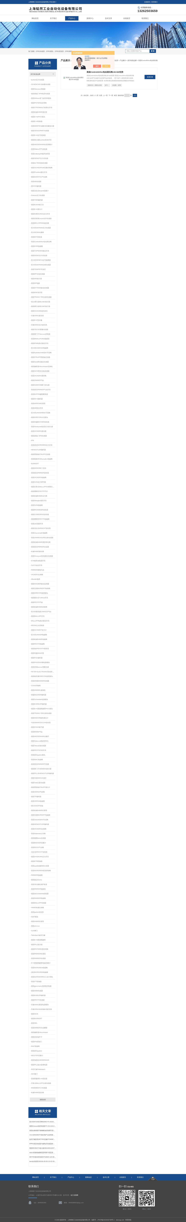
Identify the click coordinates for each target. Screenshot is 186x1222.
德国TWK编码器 (37, 200)
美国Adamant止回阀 (38, 833)
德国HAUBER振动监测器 (40, 584)
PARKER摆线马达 (37, 570)
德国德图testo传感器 (38, 838)
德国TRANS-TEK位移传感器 (41, 297)
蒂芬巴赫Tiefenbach (38, 1069)
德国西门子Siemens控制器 (40, 334)
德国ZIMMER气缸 (37, 380)
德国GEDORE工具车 (38, 468)
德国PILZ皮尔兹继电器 (39, 1065)
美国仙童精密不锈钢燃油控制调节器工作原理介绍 (42, 1130)
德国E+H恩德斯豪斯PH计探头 (42, 709)
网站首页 (35, 18)
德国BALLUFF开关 (38, 616)
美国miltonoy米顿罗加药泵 (40, 154)
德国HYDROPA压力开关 (40, 857)
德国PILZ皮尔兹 (37, 944)
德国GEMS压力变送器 (39, 255)
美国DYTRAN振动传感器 (40, 288)
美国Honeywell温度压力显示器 (42, 426)
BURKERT (35, 463)
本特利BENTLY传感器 (39, 1088)
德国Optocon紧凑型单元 (39, 741)
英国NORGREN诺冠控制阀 (41, 870)
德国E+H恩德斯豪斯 (38, 940)
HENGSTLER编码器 (38, 450)
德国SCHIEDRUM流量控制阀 (41, 168)
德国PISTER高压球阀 (39, 103)
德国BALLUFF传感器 (38, 903)
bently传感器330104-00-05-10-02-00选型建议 (42, 1161)
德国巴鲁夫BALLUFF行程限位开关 (43, 487)
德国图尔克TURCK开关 (39, 598)
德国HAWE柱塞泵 (37, 921)
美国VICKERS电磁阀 (38, 477)
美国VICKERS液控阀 (38, 376)
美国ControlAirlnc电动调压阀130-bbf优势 (105, 72)
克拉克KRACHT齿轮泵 (39, 852)
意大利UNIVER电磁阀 (39, 635)
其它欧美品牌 (35, 74)
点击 (53, 74)
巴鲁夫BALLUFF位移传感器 (41, 1083)
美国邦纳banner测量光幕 (40, 667)
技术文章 (108, 18)
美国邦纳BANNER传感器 (40, 681)
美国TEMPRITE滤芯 (38, 269)
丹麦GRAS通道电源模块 (40, 1005)
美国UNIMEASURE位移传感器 (42, 537)
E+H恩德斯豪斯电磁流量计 (40, 963)
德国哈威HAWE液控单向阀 (40, 542)
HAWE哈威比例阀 (37, 907)
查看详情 (150, 77)
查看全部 (43, 1099)
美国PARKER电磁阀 (38, 898)
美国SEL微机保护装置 (39, 884)
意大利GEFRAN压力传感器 (41, 228)
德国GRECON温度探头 (39, 593)
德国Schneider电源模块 (39, 699)
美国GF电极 (35, 283)
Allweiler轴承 (35, 579)
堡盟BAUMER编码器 (38, 695)
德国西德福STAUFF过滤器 (40, 454)
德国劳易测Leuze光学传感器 (41, 218)
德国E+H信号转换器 (38, 135)
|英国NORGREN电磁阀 (39, 972)
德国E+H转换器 (36, 121)
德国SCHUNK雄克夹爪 (39, 311)
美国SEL (34, 1023)
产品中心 (71, 18)
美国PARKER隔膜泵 (38, 889)
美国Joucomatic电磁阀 (39, 533)
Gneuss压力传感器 (38, 195)
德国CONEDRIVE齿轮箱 (40, 514)
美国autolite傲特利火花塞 (40, 866)
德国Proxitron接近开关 (39, 172)
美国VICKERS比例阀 (38, 829)
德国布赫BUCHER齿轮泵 (40, 422)
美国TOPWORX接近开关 (40, 251)
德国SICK (34, 1014)
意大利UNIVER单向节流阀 (40, 413)
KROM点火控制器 (37, 625)
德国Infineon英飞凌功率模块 (41, 98)
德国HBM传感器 (37, 991)
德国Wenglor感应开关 (39, 500)
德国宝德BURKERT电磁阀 (40, 815)
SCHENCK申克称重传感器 (40, 84)
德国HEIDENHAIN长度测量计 (41, 144)
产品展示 (123, 60)
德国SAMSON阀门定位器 (40, 385)
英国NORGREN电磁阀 (39, 968)
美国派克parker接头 (38, 755)
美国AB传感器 (36, 181)
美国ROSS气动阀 (37, 847)
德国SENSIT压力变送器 (39, 158)
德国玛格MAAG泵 (37, 653)
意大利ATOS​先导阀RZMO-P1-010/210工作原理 (42, 1122)
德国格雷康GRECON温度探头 (42, 676)
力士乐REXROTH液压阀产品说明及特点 (42, 1135)
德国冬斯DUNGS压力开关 (40, 214)
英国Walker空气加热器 (39, 149)
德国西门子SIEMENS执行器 (41, 769)
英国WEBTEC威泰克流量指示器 (42, 126)
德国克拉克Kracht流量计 (40, 191)
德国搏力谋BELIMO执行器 (40, 306)
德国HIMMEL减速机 (38, 690)
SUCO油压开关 (36, 565)
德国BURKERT (36, 1018)
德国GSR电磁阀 (37, 246)
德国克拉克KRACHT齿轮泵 (41, 528)
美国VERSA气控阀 (38, 792)
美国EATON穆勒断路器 (39, 394)
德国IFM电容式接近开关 (39, 343)
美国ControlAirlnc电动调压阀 (41, 242)
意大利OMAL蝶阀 (37, 232)
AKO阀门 (34, 1074)
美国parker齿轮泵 (37, 912)
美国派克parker (36, 1051)
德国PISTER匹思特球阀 (39, 949)
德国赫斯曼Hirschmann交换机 (42, 366)
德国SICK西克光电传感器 (40, 371)
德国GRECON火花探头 (39, 417)
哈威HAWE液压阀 (37, 1092)
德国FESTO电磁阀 (38, 644)
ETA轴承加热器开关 (38, 561)
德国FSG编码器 (37, 658)
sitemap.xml (120, 1220)
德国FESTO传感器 (38, 1000)
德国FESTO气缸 (37, 602)
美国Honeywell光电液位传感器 (42, 556)
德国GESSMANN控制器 (40, 894)
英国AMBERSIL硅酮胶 (39, 1028)
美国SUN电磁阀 (37, 505)
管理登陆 (128, 1220)
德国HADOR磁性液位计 (39, 718)
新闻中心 (90, 18)
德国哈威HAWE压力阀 (39, 496)
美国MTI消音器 (36, 237)
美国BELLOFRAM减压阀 (40, 223)
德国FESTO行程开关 (38, 750)
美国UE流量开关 (37, 524)
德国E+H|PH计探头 (38, 117)
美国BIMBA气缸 (37, 732)
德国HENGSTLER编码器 (40, 824)
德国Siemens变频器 (38, 89)
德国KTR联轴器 (36, 861)
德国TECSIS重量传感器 (39, 329)
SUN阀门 (34, 931)
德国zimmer (35, 926)
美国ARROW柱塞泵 (38, 403)
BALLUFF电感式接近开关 (40, 621)
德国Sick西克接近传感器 (40, 362)
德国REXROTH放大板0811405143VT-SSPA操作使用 (42, 1148)
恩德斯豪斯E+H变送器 (39, 1079)
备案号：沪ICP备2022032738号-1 (103, 1220)
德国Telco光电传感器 (38, 746)
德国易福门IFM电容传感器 (40, 94)
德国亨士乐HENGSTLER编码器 (42, 773)
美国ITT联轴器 (36, 981)
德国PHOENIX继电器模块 (40, 662)
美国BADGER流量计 (38, 843)
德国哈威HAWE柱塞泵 (39, 810)
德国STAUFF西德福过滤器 (40, 357)
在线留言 (147, 2)
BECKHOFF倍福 (37, 806)
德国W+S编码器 (37, 399)
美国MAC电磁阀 (37, 759)
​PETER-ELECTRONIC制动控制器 (43, 672)
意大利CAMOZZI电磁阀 (39, 348)
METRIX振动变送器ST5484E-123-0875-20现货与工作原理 (42, 1157)
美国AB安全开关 (37, 408)
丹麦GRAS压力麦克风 (39, 325)
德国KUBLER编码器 (38, 995)
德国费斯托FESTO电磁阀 (40, 519)
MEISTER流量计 (37, 1055)
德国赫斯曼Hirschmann (39, 1032)
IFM (32, 440)
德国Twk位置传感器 (38, 783)
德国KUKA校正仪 (37, 205)
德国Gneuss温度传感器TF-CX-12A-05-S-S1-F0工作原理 (42, 1126)
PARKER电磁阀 (37, 875)
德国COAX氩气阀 (37, 727)
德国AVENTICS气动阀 (39, 177)
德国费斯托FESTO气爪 (39, 491)
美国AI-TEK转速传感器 (39, 163)
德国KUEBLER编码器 (39, 704)
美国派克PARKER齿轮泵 (40, 473)
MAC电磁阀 (35, 1046)
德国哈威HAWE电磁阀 (39, 639)
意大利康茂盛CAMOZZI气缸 (41, 611)
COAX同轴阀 (36, 685)
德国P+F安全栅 (36, 320)
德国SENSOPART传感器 (40, 131)
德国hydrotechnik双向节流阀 (41, 352)
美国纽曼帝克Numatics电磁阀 (41, 459)
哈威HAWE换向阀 (37, 551)
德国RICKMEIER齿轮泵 (39, 510)
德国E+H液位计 (36, 209)
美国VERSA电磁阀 (38, 801)
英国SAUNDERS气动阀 (39, 820)
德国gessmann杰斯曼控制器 (41, 986)
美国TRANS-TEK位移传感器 (41, 713)
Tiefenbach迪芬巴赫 (38, 935)
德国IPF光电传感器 (38, 274)
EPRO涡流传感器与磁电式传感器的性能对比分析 (42, 1144)
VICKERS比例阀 (37, 574)
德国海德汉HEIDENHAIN (40, 1060)
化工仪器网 (74, 1195)
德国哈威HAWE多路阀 (39, 607)
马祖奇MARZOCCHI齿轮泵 (41, 722)
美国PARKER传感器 (38, 958)
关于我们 (53, 18)
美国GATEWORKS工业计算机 (42, 977)
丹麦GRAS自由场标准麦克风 (41, 1009)
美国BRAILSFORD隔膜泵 (40, 339)
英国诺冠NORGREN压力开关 (41, 445)
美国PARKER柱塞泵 (38, 954)
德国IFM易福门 (36, 1042)
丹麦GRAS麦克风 (37, 315)
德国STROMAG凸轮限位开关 (41, 107)
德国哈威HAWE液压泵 (39, 112)
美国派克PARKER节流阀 (40, 764)
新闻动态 (88, 1177)
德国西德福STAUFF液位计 (40, 787)
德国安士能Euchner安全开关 (41, 140)
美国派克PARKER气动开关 (41, 389)
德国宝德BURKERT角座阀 (40, 588)
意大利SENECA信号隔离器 (41, 260)
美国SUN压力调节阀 (38, 482)
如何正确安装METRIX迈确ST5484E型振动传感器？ (42, 1139)
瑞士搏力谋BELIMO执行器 (40, 302)
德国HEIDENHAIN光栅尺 (40, 736)
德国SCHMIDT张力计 (39, 630)
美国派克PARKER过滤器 (40, 547)
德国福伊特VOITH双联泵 (40, 648)
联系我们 (155, 2)
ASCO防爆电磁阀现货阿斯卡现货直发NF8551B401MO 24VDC (42, 1152)
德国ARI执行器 (36, 279)
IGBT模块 (34, 917)
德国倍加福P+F (36, 1037)
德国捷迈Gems (36, 880)
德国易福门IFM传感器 (39, 436)
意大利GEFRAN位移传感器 (41, 265)
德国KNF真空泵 (36, 292)
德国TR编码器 (36, 796)
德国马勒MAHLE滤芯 (38, 778)
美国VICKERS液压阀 (38, 431)
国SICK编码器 (36, 186)
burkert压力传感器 (37, 80)
